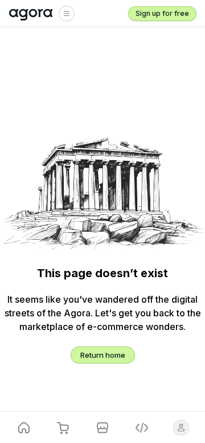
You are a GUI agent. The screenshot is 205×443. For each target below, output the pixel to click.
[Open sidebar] (67, 14)
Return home (102, 355)
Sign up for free (162, 13)
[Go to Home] (31, 13)
